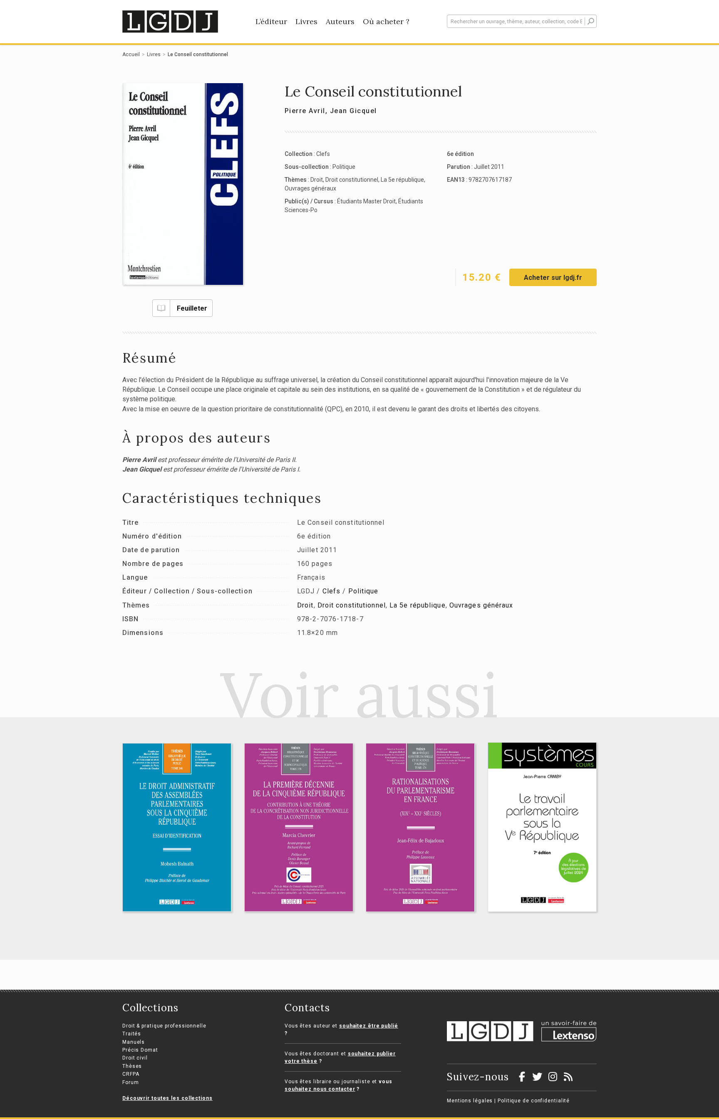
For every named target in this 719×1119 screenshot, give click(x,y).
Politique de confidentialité (534, 1101)
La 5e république (402, 179)
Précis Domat (140, 1050)
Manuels (133, 1042)
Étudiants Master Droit (366, 201)
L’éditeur (271, 21)
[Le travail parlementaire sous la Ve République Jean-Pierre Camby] (542, 827)
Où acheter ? (386, 21)
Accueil (131, 54)
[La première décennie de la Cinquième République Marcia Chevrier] (299, 828)
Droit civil (135, 1058)
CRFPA (130, 1074)
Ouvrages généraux (310, 188)
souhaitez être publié (368, 1026)
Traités (131, 1034)
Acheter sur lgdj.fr (553, 278)
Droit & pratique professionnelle (164, 1026)
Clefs (323, 154)
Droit (316, 179)
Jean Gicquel (353, 111)
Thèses (132, 1066)
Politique (343, 166)
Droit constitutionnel (351, 179)
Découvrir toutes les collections (167, 1098)
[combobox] (522, 21)
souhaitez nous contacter (320, 1089)
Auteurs (340, 21)
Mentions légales (470, 1101)
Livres (306, 21)
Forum (130, 1082)
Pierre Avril (305, 111)
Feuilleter (192, 308)
